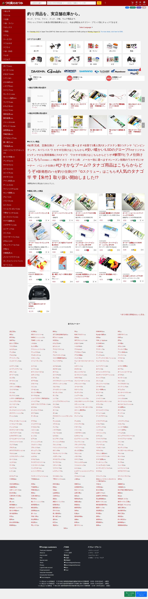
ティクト (120, 413)
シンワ (55, 398)
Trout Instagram (45, 577)
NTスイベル (9, 126)
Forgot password (45, 570)
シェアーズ (77, 395)
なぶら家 (34, 346)
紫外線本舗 (77, 516)
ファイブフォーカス (124, 438)
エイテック (8, 229)
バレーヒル (56, 433)
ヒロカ (55, 436)
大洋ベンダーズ (14, 490)
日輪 (10, 499)
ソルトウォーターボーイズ (82, 407)
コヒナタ (55, 386)
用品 (6, 31)
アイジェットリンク (37, 349)
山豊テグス (99, 493)
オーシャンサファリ (102, 372)
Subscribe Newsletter (46, 572)
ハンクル (99, 430)
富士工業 (99, 490)
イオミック (34, 358)
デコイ (120, 416)
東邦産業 (8, 118)
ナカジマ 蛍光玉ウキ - (36, 274)
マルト (120, 453)
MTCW (11, 337)
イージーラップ (36, 361)
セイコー (12, 407)
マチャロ (99, 450)
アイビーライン (58, 349)
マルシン (77, 453)
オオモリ (8, 177)
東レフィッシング (36, 501)
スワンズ (99, 404)
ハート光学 (121, 430)
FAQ (41, 558)
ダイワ (7, 66)
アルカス (12, 355)
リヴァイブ (56, 468)
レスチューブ (57, 471)
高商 (97, 525)
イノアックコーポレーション (105, 358)
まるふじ (7, 241)
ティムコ (8, 185)
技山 (119, 496)
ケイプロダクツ (123, 383)
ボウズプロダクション (16, 450)
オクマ (120, 369)
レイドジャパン (123, 468)
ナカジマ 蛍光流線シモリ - (108, 274)
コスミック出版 (14, 386)
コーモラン (99, 386)
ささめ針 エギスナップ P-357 (133, 276)
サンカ (11, 392)
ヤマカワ (8, 165)
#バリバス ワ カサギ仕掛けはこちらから (61, 150)
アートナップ (13, 358)
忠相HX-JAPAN (101, 496)
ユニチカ (12, 462)
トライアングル (123, 421)
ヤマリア (8, 90)
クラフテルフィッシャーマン (62, 381)
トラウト (132, 7)
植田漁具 (55, 507)
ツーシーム (99, 413)
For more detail (105, 31)
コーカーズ (77, 386)
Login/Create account (46, 567)
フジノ (120, 441)
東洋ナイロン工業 (123, 501)
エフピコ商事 (122, 366)
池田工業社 (121, 507)
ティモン (34, 416)
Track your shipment (46, 550)
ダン (54, 413)
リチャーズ (56, 465)
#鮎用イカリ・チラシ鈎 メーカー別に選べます (80, 159)
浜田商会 (8, 130)
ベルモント (99, 447)
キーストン (12, 381)
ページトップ (142, 594)
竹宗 (10, 516)
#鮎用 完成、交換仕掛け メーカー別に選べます (54, 145)
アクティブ (99, 349)
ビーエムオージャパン (16, 438)
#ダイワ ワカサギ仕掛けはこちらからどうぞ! (85, 154)
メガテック (56, 456)
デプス (33, 421)
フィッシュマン (36, 441)
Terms (41, 562)
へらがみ (77, 346)
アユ (6, 35)
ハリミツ (77, 430)
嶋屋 (119, 493)
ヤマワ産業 (9, 221)
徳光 (75, 496)
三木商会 (12, 479)
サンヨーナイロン (123, 392)
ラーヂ (11, 465)
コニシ (33, 386)
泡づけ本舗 (9, 157)
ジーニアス (34, 401)
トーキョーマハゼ (15, 424)
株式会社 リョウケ (15, 507)
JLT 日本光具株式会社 (60, 334)
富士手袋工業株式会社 (125, 490)
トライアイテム (101, 421)
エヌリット (77, 366)
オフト (55, 372)
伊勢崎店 (67, 560)
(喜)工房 (12, 331)
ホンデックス (122, 447)
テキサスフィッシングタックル (62, 416)
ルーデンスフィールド (103, 468)
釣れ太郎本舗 (13, 522)
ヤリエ (120, 459)
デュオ (76, 421)
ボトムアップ (35, 450)
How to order (43, 555)
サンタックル (57, 392)
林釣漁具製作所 (101, 504)
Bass (66, 567)
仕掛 (6, 19)
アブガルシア (9, 138)
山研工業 (77, 493)
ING (10, 334)
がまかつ (8, 74)
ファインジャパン (15, 441)
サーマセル (34, 395)
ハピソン (34, 430)
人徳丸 (76, 479)
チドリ (76, 413)
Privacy (42, 565)
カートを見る (130, 594)
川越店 (67, 558)
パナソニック (100, 433)
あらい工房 (12, 343)
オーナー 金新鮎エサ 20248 (132, 243)
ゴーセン (34, 389)
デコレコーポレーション (17, 421)
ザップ (55, 395)
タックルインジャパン (13, 261)
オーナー (8, 70)
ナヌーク (77, 427)
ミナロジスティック (15, 456)
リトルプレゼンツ (11, 209)
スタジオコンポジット (103, 401)
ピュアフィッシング (80, 438)
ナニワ (55, 427)
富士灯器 (12, 493)
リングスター (35, 468)
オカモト (77, 369)
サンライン (9, 94)
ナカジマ (8, 110)
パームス (120, 433)
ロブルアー (12, 476)
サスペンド (77, 389)
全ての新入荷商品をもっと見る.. (133, 314)
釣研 (75, 522)
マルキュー (34, 453)
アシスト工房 (122, 349)
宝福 (54, 490)
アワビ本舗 (77, 355)
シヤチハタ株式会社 (15, 398)
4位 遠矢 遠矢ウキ (96, 130)
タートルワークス (101, 410)
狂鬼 (75, 513)
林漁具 (76, 504)
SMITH (11, 340)
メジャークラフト (11, 257)
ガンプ (55, 378)
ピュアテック (57, 438)
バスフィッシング (93, 550)
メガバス (77, 456)
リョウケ (12, 468)
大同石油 (99, 487)
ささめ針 (8, 82)
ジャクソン (99, 398)
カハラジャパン (10, 217)
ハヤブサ (8, 86)
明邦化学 (8, 114)
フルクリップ (35, 444)
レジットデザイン (36, 471)
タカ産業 (120, 407)
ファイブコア (100, 438)
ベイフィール (78, 447)
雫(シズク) (34, 525)
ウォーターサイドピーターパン (84, 361)
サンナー (99, 392)
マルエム (12, 453)
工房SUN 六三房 (14, 496)
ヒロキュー (77, 436)
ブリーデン (99, 444)
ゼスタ (33, 407)
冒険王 (76, 484)
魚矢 (65, 528)
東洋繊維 (12, 504)
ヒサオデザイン (14, 436)
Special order (44, 560)
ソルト (139, 7)
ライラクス (56, 462)
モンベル (120, 456)
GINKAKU (99, 331)
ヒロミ (98, 436)
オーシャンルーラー (124, 372)
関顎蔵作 (99, 522)
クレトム (99, 381)
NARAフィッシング (37, 337)
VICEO (55, 340)
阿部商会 (12, 525)
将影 (32, 493)
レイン (11, 471)
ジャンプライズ (14, 401)
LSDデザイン (122, 334)
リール (7, 15)
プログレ (12, 447)
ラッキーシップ (101, 462)
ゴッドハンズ (122, 386)
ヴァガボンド (57, 476)
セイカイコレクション (125, 404)
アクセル (77, 349)
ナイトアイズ (78, 424)
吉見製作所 (77, 487)
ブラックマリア (79, 444)
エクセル (8, 169)
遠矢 (54, 519)
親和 (10, 519)
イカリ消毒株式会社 (59, 358)
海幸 (75, 510)
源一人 (33, 513)
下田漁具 (8, 146)
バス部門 (66, 550)
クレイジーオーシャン (81, 381)
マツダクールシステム (125, 450)
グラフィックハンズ (59, 383)
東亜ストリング (58, 501)
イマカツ (120, 358)
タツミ (55, 410)
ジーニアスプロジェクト (60, 401)
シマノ (7, 78)
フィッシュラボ (58, 441)
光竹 (119, 479)
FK (75, 331)
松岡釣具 (55, 504)
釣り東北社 (121, 519)
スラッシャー (78, 404)
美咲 (97, 516)
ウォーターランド (101, 361)
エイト (33, 366)
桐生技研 (34, 507)
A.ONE (33, 331)
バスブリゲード (14, 433)
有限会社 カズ (122, 499)
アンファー (121, 355)
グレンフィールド (11, 245)
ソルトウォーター (93, 555)
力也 (6, 249)
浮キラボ (55, 510)
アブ (54, 352)
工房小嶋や (34, 496)
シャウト (120, 395)
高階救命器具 (122, 525)
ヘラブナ (8, 39)
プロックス (34, 447)
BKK (54, 331)
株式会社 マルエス (123, 504)
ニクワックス (100, 427)
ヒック (33, 436)
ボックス (8, 27)
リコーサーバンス (11, 237)
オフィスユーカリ (36, 372)
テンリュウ (77, 416)
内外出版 (55, 484)
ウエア (7, 59)
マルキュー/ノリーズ (59, 453)
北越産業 (12, 487)
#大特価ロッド (47, 160)
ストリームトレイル (124, 401)
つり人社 (12, 346)
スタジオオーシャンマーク (82, 401)
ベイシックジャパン (59, 447)
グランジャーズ (79, 383)
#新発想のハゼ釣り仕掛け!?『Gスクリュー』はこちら (76, 171)
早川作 (33, 499)
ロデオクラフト (123, 471)
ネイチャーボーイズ (15, 430)
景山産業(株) (100, 499)
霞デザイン (77, 525)
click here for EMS (117, 31)
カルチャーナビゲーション (104, 375)
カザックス (34, 375)
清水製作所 (121, 510)
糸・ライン (9, 23)
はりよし (55, 346)
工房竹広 (55, 496)
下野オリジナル (10, 213)
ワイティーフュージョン (39, 476)
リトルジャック (79, 465)
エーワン (34, 369)
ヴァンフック (100, 476)
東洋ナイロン (100, 501)
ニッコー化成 (122, 427)
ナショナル (12, 427)
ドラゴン (55, 424)
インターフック (14, 361)
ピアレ (33, 438)
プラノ (120, 444)
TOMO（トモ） (36, 340)
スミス (7, 233)
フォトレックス (101, 441)
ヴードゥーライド (123, 476)
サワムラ (120, 389)
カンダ (11, 378)
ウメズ (120, 361)
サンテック (77, 392)
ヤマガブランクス (58, 459)
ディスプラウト (101, 416)
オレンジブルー (79, 372)
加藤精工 (120, 484)
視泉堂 (120, 516)
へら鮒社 (99, 346)
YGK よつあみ (100, 340)
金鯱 (75, 519)
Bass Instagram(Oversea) (72, 565)
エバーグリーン (101, 366)
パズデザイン (9, 225)
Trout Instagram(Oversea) (72, 562)
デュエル (55, 421)
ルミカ (7, 205)
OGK (76, 337)
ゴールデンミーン (58, 389)
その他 (120, 343)
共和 (32, 484)
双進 (54, 487)
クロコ (11, 383)
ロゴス (98, 471)
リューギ (120, 465)
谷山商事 (34, 519)
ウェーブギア (57, 361)
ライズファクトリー (37, 462)
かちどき (8, 106)
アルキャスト (35, 355)
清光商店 (99, 510)
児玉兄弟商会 (13, 484)
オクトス (99, 369)
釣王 (54, 522)
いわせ (33, 343)
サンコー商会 (35, 392)
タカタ (98, 407)
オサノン (12, 372)
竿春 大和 (34, 516)
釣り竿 (7, 11)
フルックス (56, 444)
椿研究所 (77, 507)
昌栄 (54, 499)
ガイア (33, 378)
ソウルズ (55, 407)
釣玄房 (33, 522)
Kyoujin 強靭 (100, 334)
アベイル (99, 352)
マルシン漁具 (9, 98)
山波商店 (55, 493)
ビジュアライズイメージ (125, 436)
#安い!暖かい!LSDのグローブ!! (107, 149)
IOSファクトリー (36, 334)
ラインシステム (10, 189)
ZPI (119, 340)
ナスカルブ (34, 427)
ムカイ (33, 456)
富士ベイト (77, 490)
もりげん (12, 349)
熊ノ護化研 (56, 513)
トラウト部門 (68, 553)
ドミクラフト (35, 424)
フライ (7, 47)
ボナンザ (55, 450)
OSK (97, 337)
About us (42, 553)
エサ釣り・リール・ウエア (96, 558)
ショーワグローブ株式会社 (39, 398)
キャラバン (121, 378)
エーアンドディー (15, 369)
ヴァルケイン (78, 476)
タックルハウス (36, 410)
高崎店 (67, 555)
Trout (66, 570)
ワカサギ (8, 43)
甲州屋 (98, 513)
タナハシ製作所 (79, 410)
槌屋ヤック (99, 507)
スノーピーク (13, 404)
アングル (8, 161)
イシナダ (77, 358)
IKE (119, 331)
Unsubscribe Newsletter (47, 575)
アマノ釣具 (9, 181)
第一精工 (8, 142)
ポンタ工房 (77, 450)
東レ (10, 501)
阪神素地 (120, 522)
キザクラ (77, 378)
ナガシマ (120, 424)
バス (127, 7)
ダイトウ (120, 410)
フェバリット (78, 441)
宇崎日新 (8, 134)
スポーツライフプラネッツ (39, 404)
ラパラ (120, 462)
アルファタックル (58, 355)
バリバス (8, 201)
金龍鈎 (98, 519)
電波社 (55, 525)
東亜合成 (77, 501)
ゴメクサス (12, 389)
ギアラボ (34, 381)
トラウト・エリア (93, 553)
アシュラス (34, 352)
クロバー (34, 383)
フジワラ (8, 102)
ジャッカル (9, 122)
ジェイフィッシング (80, 398)
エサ (6, 55)
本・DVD (8, 51)
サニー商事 (9, 193)
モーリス (7, 265)
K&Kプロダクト (79, 334)
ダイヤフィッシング (15, 413)
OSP (119, 337)
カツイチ (8, 173)
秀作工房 (120, 513)
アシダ (11, 352)
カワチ (120, 375)
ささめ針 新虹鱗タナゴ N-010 (109, 213)
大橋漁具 (7, 253)
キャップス (99, 378)
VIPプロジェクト (79, 340)
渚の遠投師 (12, 513)
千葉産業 (34, 487)
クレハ (7, 197)
